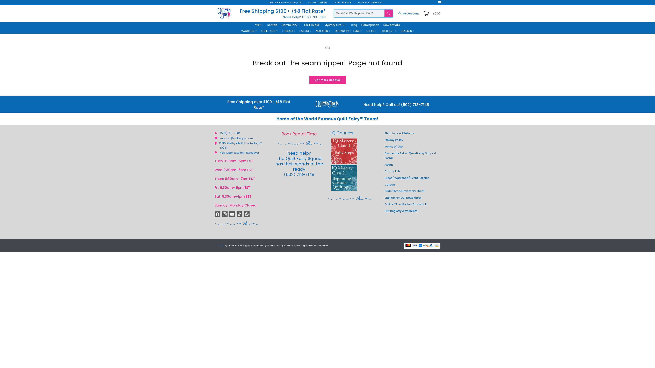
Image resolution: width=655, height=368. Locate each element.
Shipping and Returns (399, 133)
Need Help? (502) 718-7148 (304, 17)
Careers (390, 185)
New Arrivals (391, 25)
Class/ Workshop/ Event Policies (406, 178)
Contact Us (392, 171)
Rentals (272, 25)
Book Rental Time (299, 134)
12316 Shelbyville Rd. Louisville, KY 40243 (240, 145)
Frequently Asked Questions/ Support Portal (410, 155)
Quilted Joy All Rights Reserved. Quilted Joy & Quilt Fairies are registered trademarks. (277, 245)
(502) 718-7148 (230, 133)
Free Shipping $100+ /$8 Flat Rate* (283, 11)
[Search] (388, 13)
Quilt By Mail (312, 25)
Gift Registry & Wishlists (400, 211)
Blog (354, 25)
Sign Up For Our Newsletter (402, 198)
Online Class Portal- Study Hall (405, 204)
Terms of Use (393, 147)
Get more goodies (327, 80)
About (388, 165)
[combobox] (359, 13)
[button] (408, 13)
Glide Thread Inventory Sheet (404, 191)
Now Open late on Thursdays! (239, 153)
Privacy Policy (393, 140)
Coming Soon (370, 25)
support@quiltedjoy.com (236, 138)
